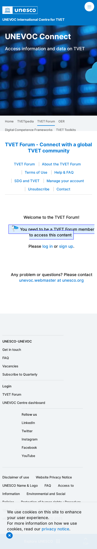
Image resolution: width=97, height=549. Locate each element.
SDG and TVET (27, 181)
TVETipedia (25, 121)
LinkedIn (28, 423)
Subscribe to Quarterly (19, 374)
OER (61, 121)
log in (47, 246)
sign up (66, 246)
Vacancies (10, 366)
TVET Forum (46, 121)
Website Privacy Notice (54, 477)
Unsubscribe (38, 189)
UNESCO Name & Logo (20, 485)
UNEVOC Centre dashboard (23, 403)
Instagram (29, 439)
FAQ (5, 358)
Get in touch (11, 350)
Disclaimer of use (15, 477)
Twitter (27, 431)
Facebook (29, 447)
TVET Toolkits (66, 130)
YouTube (28, 456)
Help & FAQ (64, 172)
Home (9, 121)
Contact (63, 189)
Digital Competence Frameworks (29, 130)
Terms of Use (36, 172)
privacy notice (55, 528)
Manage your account (65, 181)
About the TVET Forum (61, 164)
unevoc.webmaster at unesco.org (51, 280)
